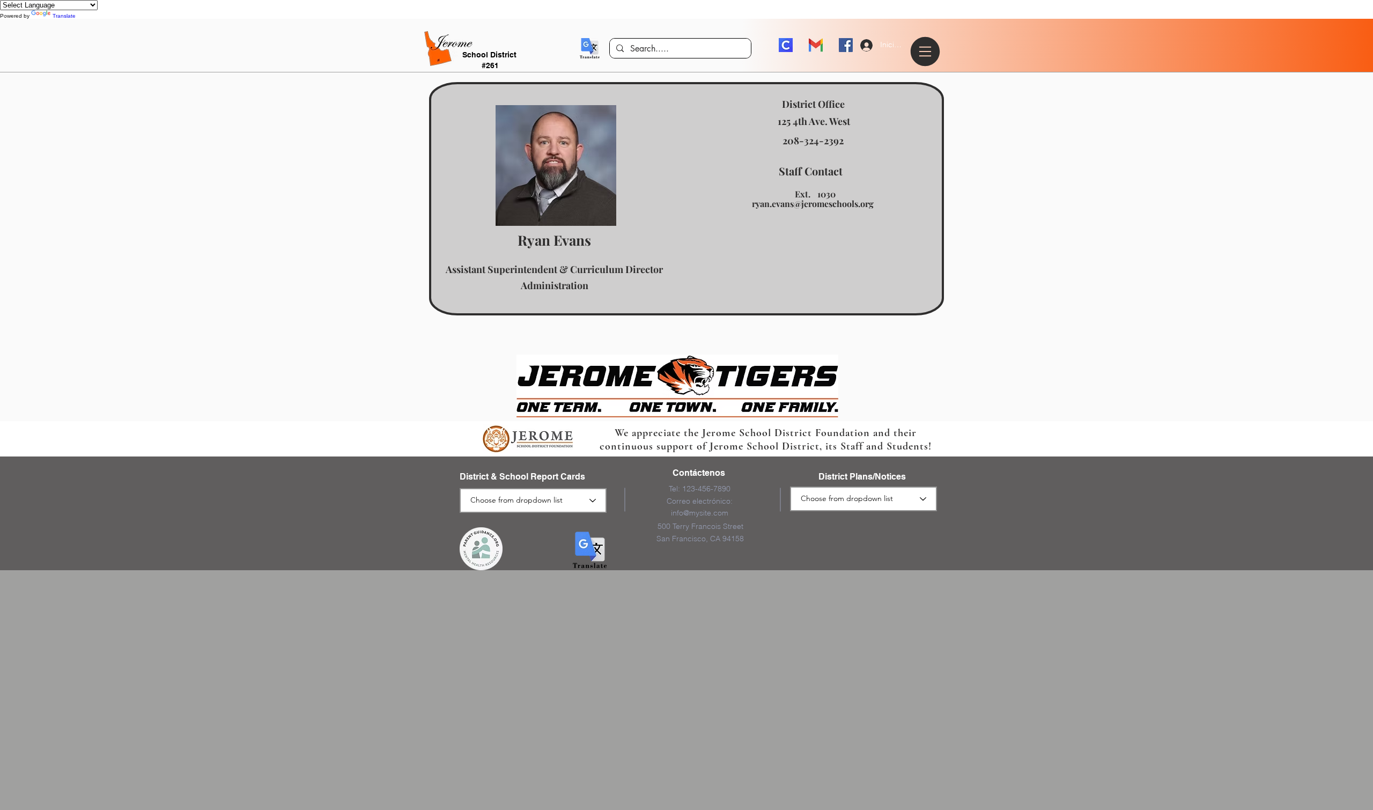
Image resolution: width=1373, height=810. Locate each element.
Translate (64, 16)
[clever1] (786, 45)
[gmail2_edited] (816, 45)
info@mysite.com (699, 513)
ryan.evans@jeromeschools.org (813, 203)
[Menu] (927, 51)
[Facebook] (846, 45)
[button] (590, 48)
